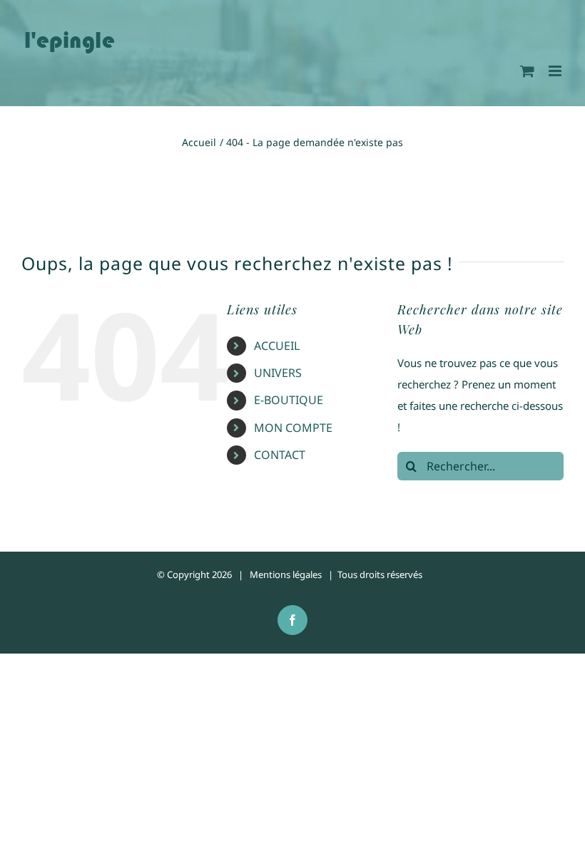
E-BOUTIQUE (288, 400)
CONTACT (279, 455)
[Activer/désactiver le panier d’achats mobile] (527, 70)
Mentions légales (286, 574)
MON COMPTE (293, 427)
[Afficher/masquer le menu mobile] (556, 70)
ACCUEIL (277, 346)
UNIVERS (278, 373)
